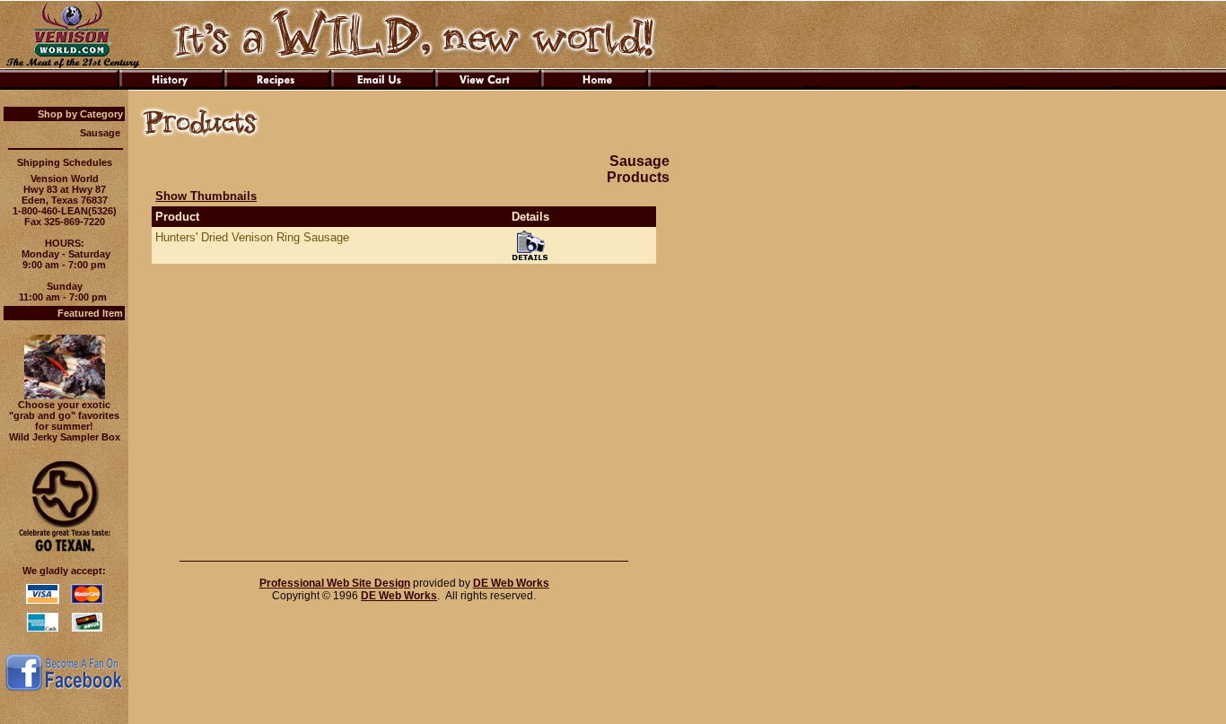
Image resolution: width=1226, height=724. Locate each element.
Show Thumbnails (206, 196)
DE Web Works (511, 583)
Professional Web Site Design (334, 583)
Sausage (100, 132)
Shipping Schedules (64, 162)
